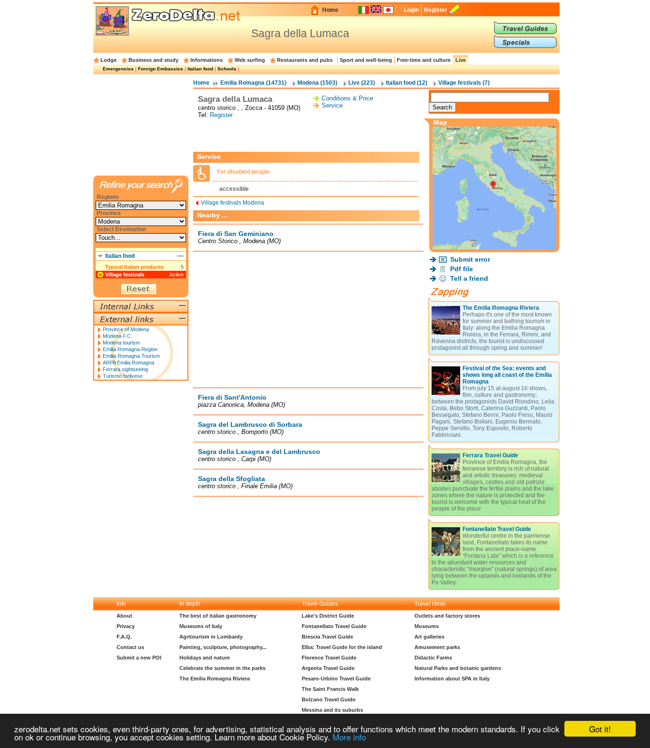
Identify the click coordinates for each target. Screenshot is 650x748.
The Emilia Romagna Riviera (501, 308)
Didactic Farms (433, 657)
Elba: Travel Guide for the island (342, 647)
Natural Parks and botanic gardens (457, 668)
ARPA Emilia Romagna (128, 362)
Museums (426, 626)
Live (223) (361, 82)
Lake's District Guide (328, 616)
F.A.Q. (124, 637)
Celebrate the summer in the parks (222, 668)
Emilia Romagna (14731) (253, 82)
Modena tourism (121, 342)
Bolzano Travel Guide (328, 699)
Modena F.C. (117, 336)
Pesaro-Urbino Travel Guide (336, 678)
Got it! (600, 729)
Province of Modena (126, 329)
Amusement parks (437, 647)
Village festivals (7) (464, 82)
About (124, 616)
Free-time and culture (424, 60)
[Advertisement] (308, 135)
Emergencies (118, 68)
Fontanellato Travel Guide (497, 529)
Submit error (470, 259)
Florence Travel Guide (329, 657)
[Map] (494, 247)
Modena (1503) (317, 82)
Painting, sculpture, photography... (222, 647)
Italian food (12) (406, 82)
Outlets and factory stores (447, 616)
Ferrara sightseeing (125, 369)
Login (411, 10)
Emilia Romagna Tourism (131, 356)
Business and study (153, 60)
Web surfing (250, 60)
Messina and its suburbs (332, 710)
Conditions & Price (347, 98)
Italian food (200, 68)
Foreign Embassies (160, 68)
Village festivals (124, 274)
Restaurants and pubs (305, 60)
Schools (226, 68)
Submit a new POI (139, 657)
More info (349, 737)
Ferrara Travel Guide (490, 455)
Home (330, 10)
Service (332, 105)
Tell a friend (469, 278)
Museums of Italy (200, 626)
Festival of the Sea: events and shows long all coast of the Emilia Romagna (507, 375)
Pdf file (461, 269)
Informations (206, 60)
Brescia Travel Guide (327, 637)
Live (460, 60)
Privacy (126, 626)
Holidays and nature (204, 657)
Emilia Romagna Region (130, 349)
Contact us (130, 647)
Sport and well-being (366, 60)
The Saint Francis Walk (330, 689)
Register (435, 10)
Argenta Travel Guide (328, 668)
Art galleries (429, 637)
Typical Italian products (134, 267)
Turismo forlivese (123, 376)
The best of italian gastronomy (217, 616)
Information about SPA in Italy (452, 678)
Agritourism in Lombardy (211, 637)
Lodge (108, 60)
